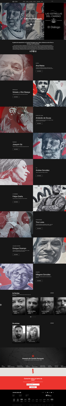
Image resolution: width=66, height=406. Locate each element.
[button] (33, 373)
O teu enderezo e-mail (30, 384)
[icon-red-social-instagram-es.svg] (47, 392)
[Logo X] (53, 392)
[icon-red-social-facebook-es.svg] (49, 392)
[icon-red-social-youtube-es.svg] (51, 392)
